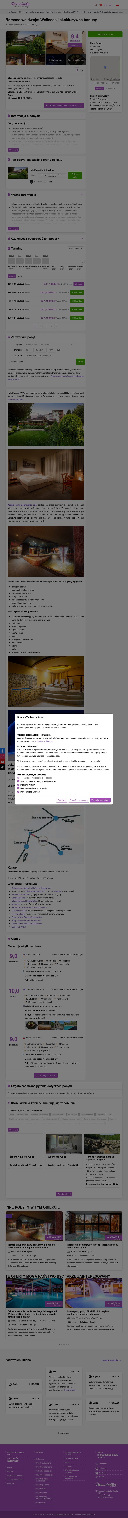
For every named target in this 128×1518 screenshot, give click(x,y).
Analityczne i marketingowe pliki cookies (38, 781)
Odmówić (62, 800)
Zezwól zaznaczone (79, 800)
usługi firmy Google (44, 741)
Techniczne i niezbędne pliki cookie (36, 777)
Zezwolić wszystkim (100, 800)
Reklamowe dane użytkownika (34, 788)
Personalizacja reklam (30, 791)
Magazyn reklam (27, 784)
